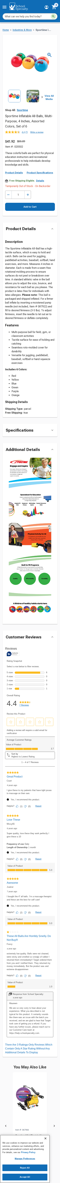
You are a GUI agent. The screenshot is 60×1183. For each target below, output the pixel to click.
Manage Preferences (25, 1158)
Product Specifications (40, 172)
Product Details (14, 172)
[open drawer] (4, 7)
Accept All (25, 1177)
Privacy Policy (28, 1152)
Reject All (25, 1168)
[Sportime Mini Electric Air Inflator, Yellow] (30, 1100)
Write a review (36, 132)
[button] (46, 7)
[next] (42, 97)
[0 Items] (54, 7)
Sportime (22, 110)
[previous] (6, 1126)
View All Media (49, 97)
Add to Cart (30, 206)
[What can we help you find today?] (53, 16)
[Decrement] (8, 195)
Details (40, 180)
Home (6, 30)
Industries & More (22, 30)
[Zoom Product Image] (49, 55)
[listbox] (23, 101)
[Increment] (27, 195)
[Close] (45, 1138)
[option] (14, 101)
